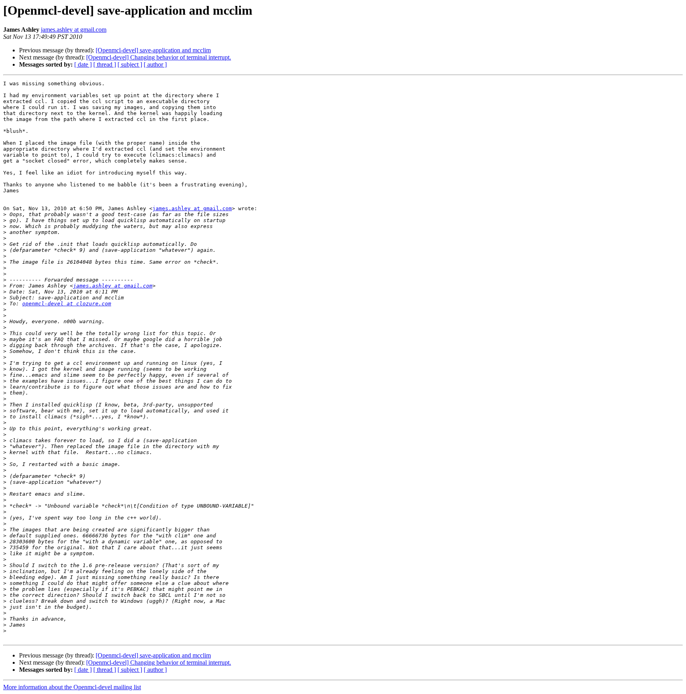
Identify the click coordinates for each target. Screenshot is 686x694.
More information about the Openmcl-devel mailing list (72, 687)
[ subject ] (130, 64)
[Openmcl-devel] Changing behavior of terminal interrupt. (158, 57)
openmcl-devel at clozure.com (66, 304)
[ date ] (83, 64)
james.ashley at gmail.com (73, 29)
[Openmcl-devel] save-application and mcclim (153, 50)
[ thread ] (104, 64)
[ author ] (155, 64)
